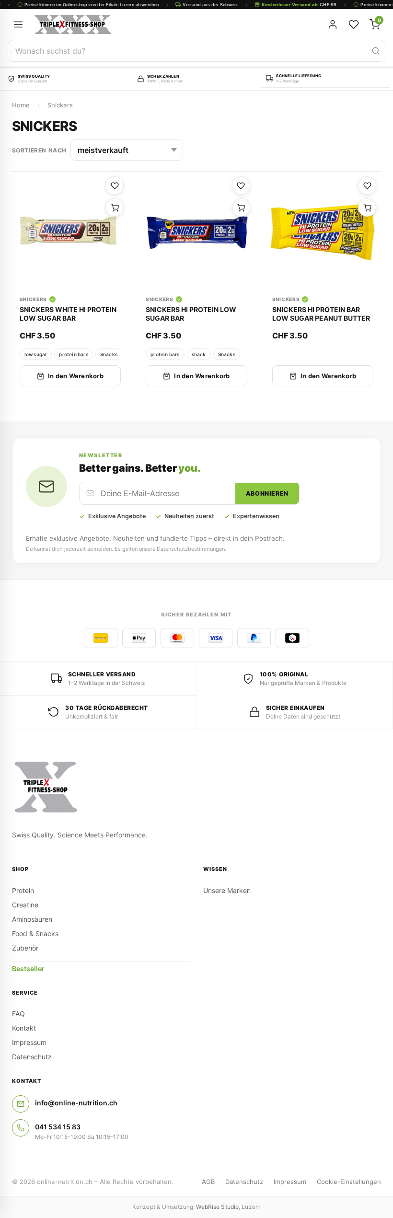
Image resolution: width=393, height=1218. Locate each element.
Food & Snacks (35, 933)
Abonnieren (267, 493)
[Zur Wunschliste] (114, 185)
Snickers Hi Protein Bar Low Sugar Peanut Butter (321, 313)
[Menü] (18, 24)
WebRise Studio (217, 1206)
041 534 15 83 (58, 1127)
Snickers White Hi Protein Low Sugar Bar (68, 313)
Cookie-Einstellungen (349, 1181)
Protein (23, 890)
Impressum (29, 1042)
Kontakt (24, 1028)
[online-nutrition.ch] (139, 24)
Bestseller (28, 968)
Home (21, 105)
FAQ (18, 1013)
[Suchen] (376, 50)
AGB (208, 1181)
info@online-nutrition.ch (76, 1103)
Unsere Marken (227, 890)
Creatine (25, 905)
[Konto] (332, 24)
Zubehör (25, 948)
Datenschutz (32, 1057)
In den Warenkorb (76, 376)
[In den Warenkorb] (114, 207)
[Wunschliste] (353, 24)
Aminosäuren (32, 919)
